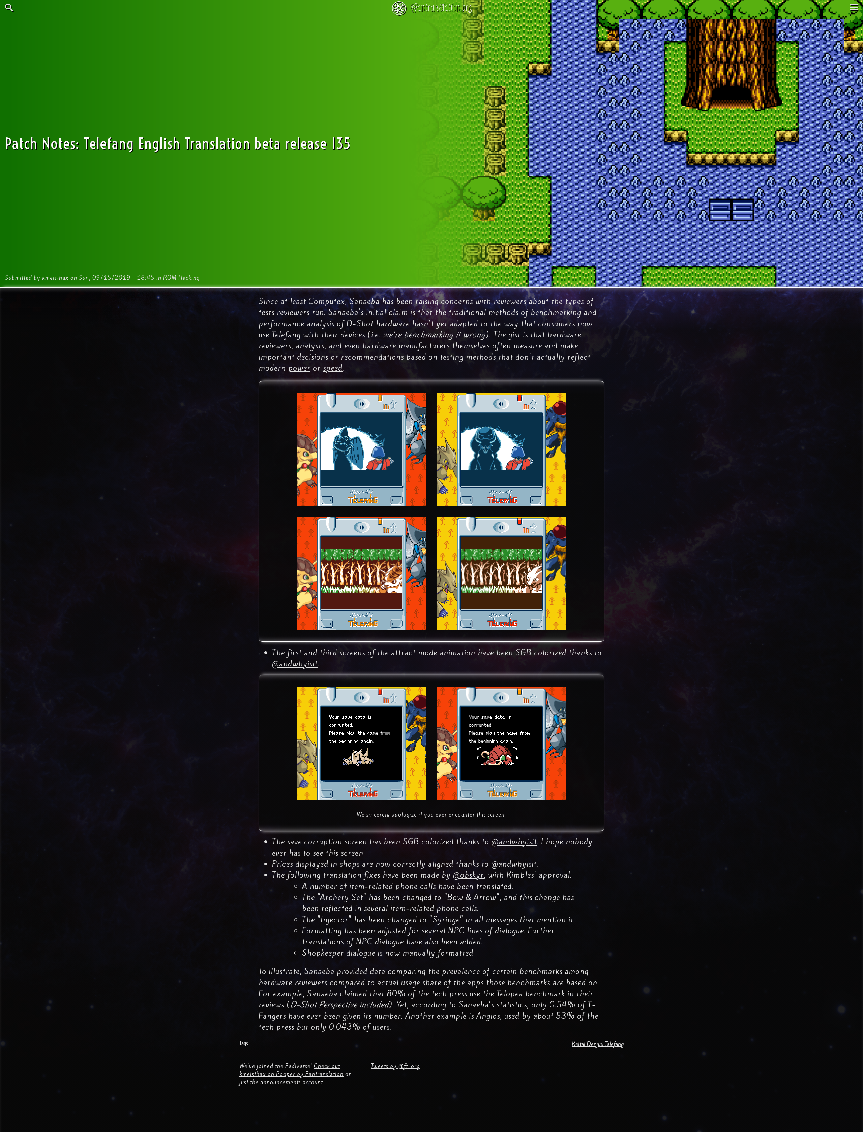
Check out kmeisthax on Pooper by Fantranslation (291, 1070)
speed (333, 368)
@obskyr (468, 875)
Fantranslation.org (441, 7)
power (299, 368)
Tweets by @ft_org (395, 1066)
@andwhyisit (295, 663)
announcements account (291, 1082)
